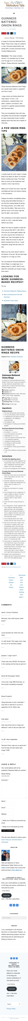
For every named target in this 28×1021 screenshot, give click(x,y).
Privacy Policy (11, 1009)
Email (3, 807)
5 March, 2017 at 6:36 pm (6, 721)
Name (3, 801)
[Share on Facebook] (8, 33)
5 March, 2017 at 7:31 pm (6, 742)
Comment (5, 780)
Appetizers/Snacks (9, 567)
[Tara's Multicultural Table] (14, 9)
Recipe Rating (5, 774)
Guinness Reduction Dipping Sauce (15, 291)
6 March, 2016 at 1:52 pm (6, 615)
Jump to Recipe (9, 38)
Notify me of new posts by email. (13, 827)
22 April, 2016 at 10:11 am (6, 637)
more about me (17, 870)
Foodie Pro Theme (14, 1018)
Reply (2, 624)
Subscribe (6, 895)
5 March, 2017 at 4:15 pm (6, 678)
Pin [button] (17, 372)
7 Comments (13, 29)
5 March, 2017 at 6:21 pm (6, 698)
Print (12, 372)
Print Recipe (20, 38)
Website (4, 814)
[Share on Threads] (11, 33)
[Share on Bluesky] (14, 33)
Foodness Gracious (16, 357)
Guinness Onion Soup (11, 300)
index (3, 868)
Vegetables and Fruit (17, 567)
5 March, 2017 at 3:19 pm (6, 658)
